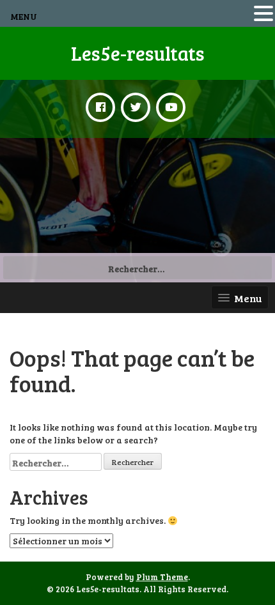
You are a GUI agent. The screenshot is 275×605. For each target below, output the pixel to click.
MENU (23, 16)
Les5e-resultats (138, 53)
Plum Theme (162, 577)
